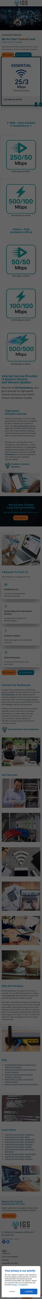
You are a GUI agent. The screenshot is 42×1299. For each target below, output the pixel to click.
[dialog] (21, 1281)
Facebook (23, 1285)
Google (14, 1285)
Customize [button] (12, 1291)
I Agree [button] (29, 1291)
